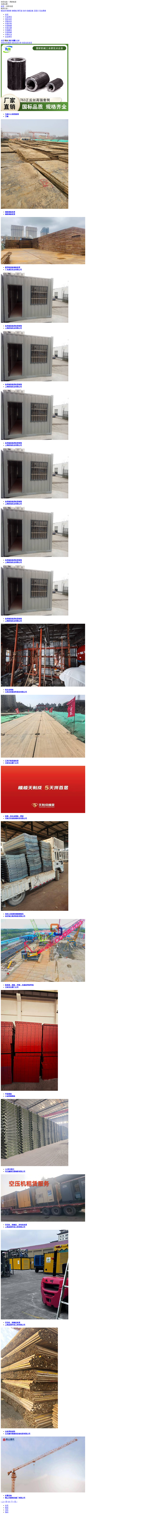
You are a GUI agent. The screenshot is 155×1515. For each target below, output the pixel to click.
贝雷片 (36, 11)
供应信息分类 (16, 43)
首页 (2, 6)
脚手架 (19, 11)
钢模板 (14, 11)
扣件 (24, 11)
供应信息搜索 (6, 43)
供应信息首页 (27, 43)
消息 (6, 1510)
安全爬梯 (42, 11)
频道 (6, 1508)
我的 (6, 1512)
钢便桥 (8, 11)
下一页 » (14, 1502)
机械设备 (30, 11)
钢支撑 (3, 11)
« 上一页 (4, 1502)
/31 (9, 1502)
